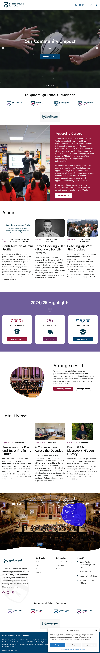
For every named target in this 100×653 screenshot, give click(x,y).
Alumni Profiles (15, 239)
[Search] (91, 5)
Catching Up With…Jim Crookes (80, 247)
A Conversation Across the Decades (49, 449)
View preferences (89, 645)
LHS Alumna (14, 241)
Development (84, 241)
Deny (73, 645)
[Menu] (96, 5)
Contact (68, 5)
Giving (48, 57)
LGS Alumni (25, 239)
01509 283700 (85, 572)
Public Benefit (15, 339)
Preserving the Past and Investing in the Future (16, 451)
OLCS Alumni (23, 241)
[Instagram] (83, 5)
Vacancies (62, 195)
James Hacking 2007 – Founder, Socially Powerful (50, 249)
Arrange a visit (83, 389)
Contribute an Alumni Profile (17, 247)
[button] (96, 630)
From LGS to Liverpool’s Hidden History (80, 451)
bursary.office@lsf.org (88, 576)
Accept (57, 645)
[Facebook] (76, 5)
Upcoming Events (63, 389)
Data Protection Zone (66, 649)
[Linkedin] (80, 5)
